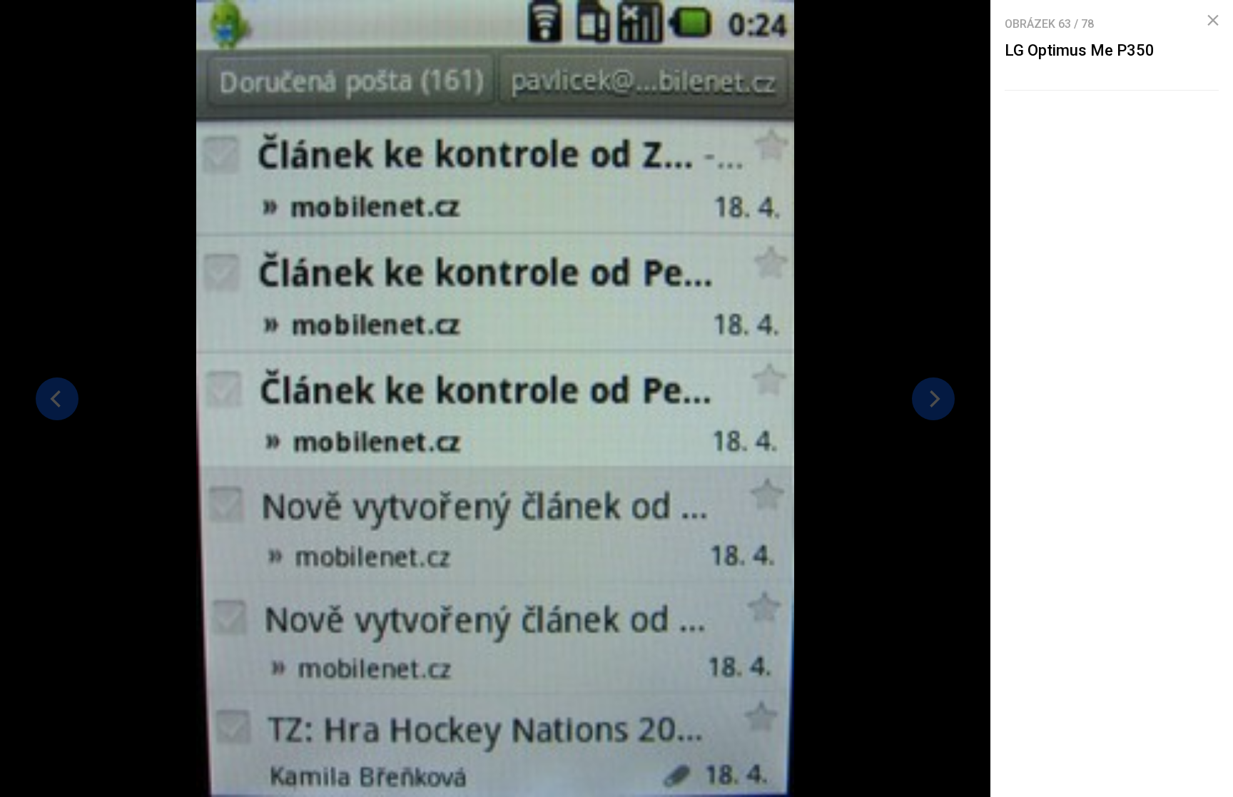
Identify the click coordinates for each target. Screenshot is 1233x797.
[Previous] (57, 398)
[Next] (933, 398)
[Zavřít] (1213, 21)
